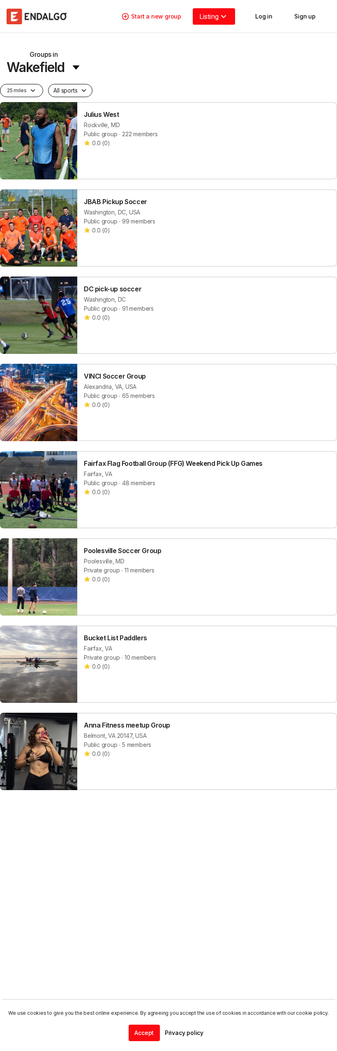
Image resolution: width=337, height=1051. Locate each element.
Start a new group (156, 16)
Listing (209, 16)
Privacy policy (184, 1032)
